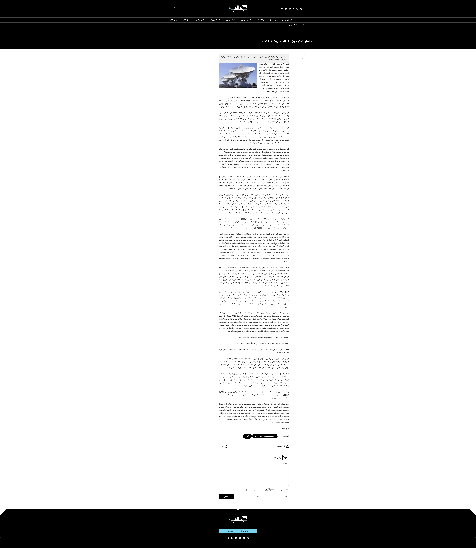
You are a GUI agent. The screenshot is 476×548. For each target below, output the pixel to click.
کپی (247, 436)
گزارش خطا (281, 446)
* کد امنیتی (284, 490)
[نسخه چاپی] (293, 63)
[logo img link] (238, 8)
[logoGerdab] (238, 519)
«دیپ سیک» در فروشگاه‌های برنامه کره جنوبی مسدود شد (291, 25)
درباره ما (230, 531)
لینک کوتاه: (285, 436)
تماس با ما (244, 531)
